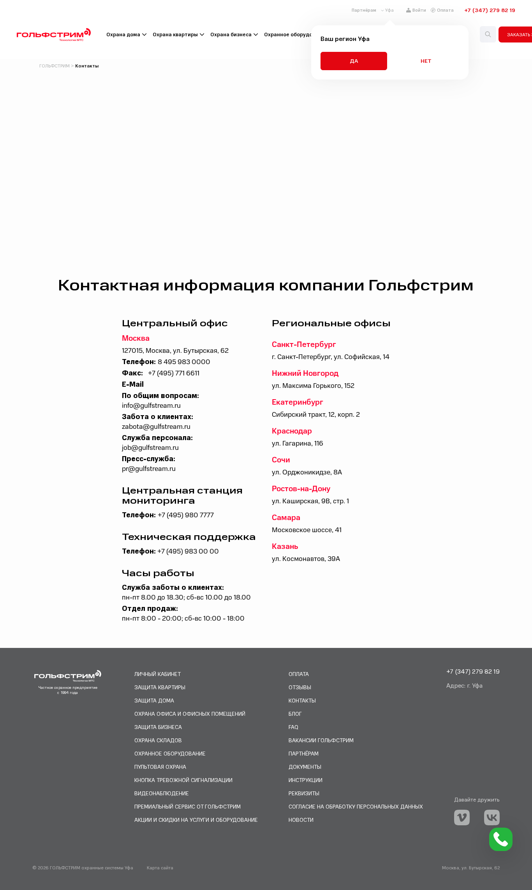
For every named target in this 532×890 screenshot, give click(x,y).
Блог (295, 713)
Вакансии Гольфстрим (321, 740)
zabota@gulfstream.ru (156, 427)
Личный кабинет (157, 674)
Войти (419, 10)
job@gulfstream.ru (150, 448)
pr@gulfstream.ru (149, 469)
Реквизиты (304, 793)
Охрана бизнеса (231, 34)
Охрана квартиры (175, 34)
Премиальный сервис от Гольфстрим (187, 806)
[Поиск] (488, 34)
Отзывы (300, 687)
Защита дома (154, 700)
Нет (426, 60)
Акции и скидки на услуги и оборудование (196, 819)
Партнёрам (364, 10)
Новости (301, 819)
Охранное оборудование (296, 34)
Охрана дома (123, 34)
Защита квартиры (159, 687)
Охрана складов (158, 740)
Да (354, 60)
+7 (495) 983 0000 (188, 551)
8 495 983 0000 (184, 362)
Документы (305, 766)
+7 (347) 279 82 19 (489, 10)
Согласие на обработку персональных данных (356, 806)
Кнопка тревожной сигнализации (183, 780)
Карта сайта (160, 868)
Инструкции (305, 780)
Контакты (302, 700)
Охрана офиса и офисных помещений (189, 713)
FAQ (293, 727)
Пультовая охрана (160, 766)
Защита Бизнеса (158, 727)
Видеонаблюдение (161, 793)
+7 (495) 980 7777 (186, 515)
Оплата (445, 10)
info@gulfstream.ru (151, 406)
